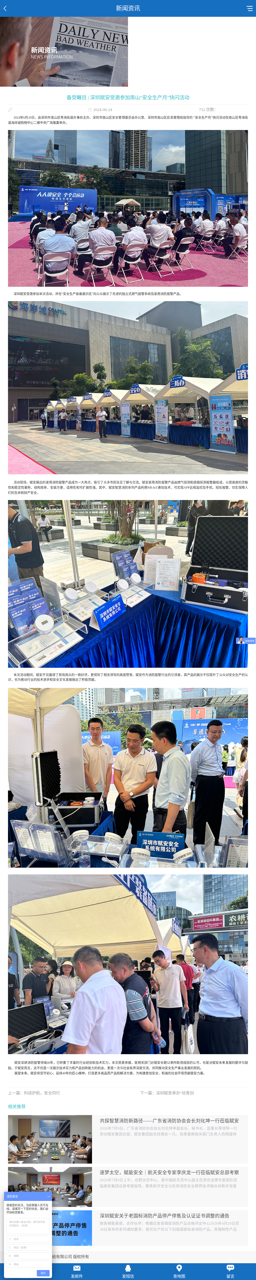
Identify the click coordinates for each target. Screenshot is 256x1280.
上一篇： (34, 1093)
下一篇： (167, 1093)
